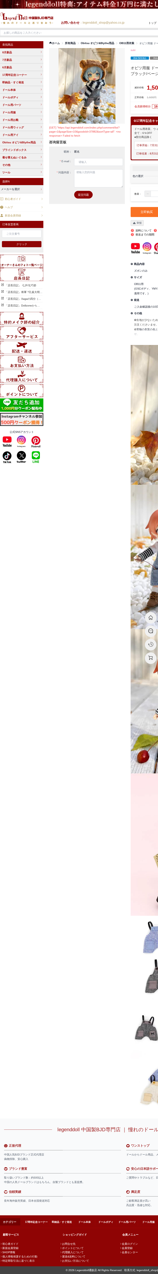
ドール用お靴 (10, 119)
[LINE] (36, 457)
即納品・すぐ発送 (13, 82)
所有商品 (70, 43)
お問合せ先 (69, 1243)
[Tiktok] (7, 457)
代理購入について (73, 1252)
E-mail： (66, 161)
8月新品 (7, 52)
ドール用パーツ (11, 104)
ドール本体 (9, 89)
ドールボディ (10, 97)
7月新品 (7, 59)
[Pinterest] (36, 441)
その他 (6, 164)
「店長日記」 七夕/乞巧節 (20, 285)
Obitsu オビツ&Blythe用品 (19, 142)
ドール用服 (9, 112)
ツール (6, 172)
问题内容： (65, 172)
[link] (54, 43)
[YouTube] (7, 441)
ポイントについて (73, 1248)
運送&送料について (73, 1256)
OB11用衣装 (126, 43)
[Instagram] (21, 441)
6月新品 (7, 67)
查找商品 (7, 44)
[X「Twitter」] (21, 457)
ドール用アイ (10, 134)
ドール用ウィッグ (13, 127)
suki (133, 50)
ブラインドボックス (14, 149)
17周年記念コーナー (14, 74)
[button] (148, 194)
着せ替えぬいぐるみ (14, 157)
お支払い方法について (75, 1260)
